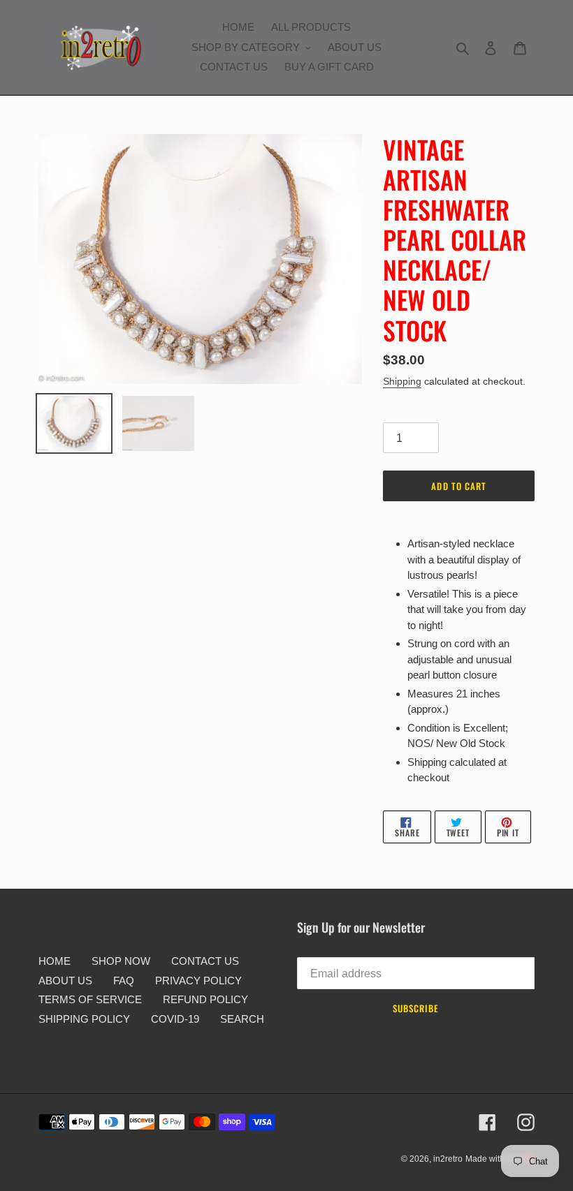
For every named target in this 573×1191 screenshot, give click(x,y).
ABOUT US (65, 980)
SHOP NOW (121, 961)
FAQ (123, 980)
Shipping (402, 381)
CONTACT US (205, 961)
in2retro (448, 1159)
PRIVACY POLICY (198, 980)
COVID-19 (175, 1019)
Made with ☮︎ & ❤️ (500, 1159)
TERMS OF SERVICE (90, 999)
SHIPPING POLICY (84, 1019)
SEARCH (242, 1019)
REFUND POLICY (205, 999)
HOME (54, 961)
